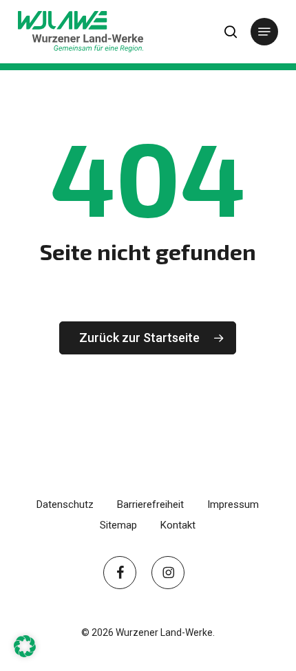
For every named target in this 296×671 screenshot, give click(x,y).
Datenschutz (65, 504)
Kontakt (177, 525)
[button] (264, 32)
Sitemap (118, 525)
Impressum (233, 504)
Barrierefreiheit (150, 504)
